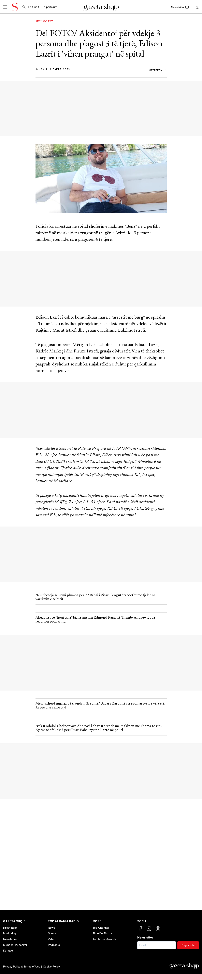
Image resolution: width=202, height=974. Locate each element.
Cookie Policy (51, 966)
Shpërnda (155, 70)
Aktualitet (44, 21)
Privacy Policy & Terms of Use (21, 966)
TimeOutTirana (102, 933)
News (51, 927)
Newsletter (10, 939)
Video (51, 939)
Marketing (9, 933)
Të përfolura (49, 7)
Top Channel (101, 927)
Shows (52, 933)
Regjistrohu (188, 945)
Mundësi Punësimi (15, 944)
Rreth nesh (10, 927)
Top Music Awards (104, 939)
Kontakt (8, 950)
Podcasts (54, 944)
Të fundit (33, 7)
